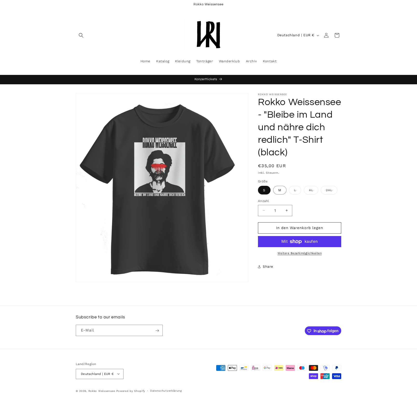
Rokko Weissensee (102, 390)
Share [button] (268, 266)
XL (313, 191)
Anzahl (263, 201)
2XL (331, 191)
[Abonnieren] (157, 330)
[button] (81, 35)
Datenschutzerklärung (166, 390)
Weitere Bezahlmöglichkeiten (300, 253)
